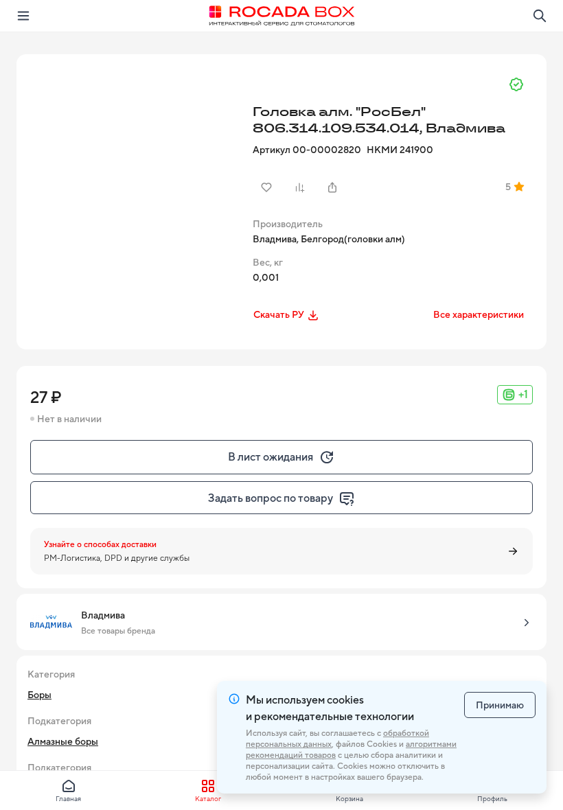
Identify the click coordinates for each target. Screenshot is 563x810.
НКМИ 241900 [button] (400, 149)
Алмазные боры (62, 741)
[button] (133, 171)
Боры (39, 694)
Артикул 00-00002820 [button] (307, 149)
